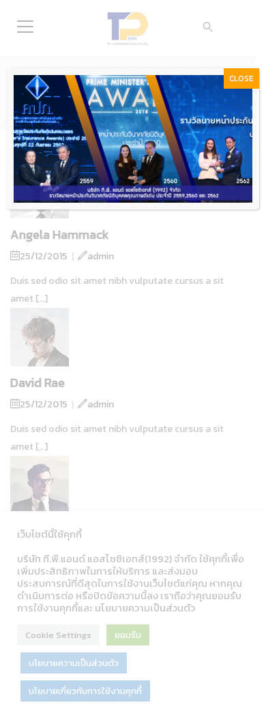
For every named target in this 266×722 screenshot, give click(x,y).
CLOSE (241, 78)
